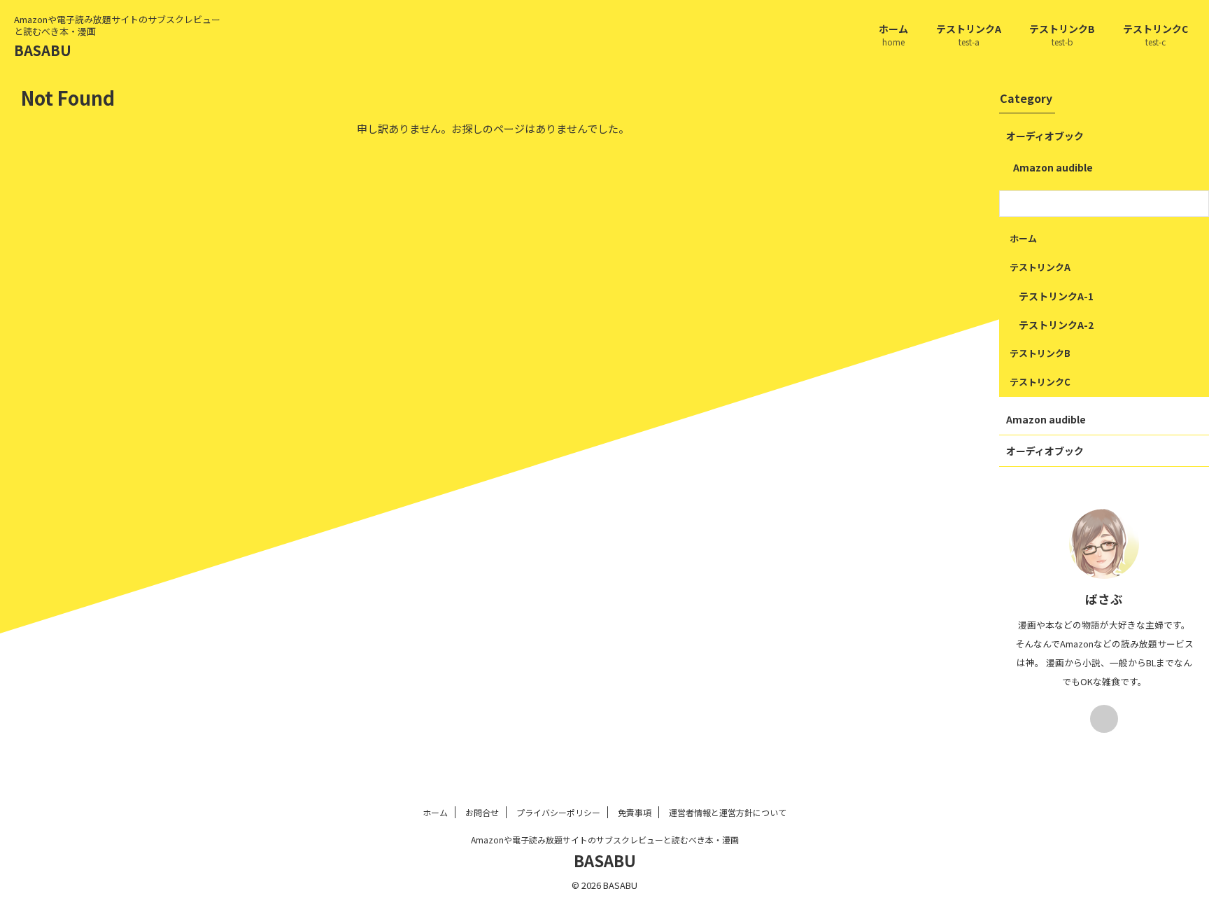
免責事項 (634, 812)
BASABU (42, 50)
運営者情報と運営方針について (727, 812)
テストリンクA (968, 35)
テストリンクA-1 (1056, 296)
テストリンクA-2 (1056, 325)
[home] (1104, 719)
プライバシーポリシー (558, 812)
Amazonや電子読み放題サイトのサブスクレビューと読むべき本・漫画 (605, 840)
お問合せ (482, 812)
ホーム (893, 35)
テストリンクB (1062, 35)
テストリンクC (1155, 35)
